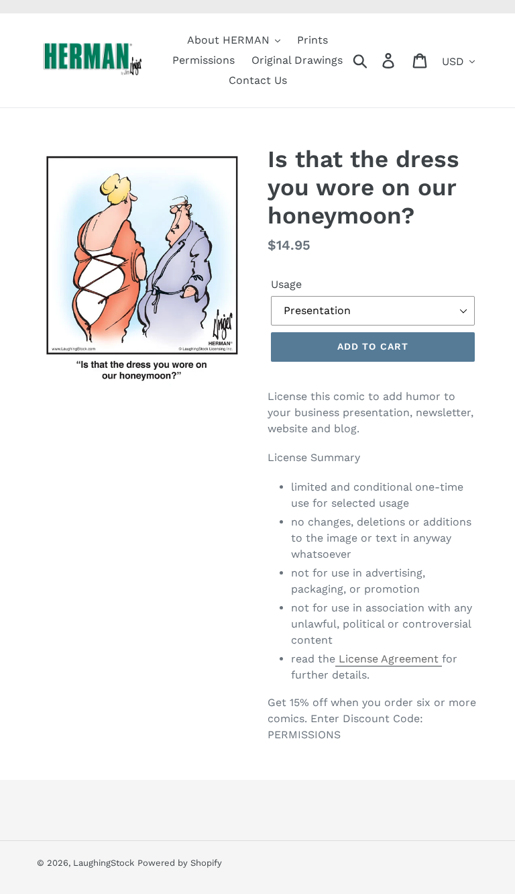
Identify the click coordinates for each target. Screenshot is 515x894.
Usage (286, 284)
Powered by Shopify (179, 863)
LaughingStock (103, 863)
